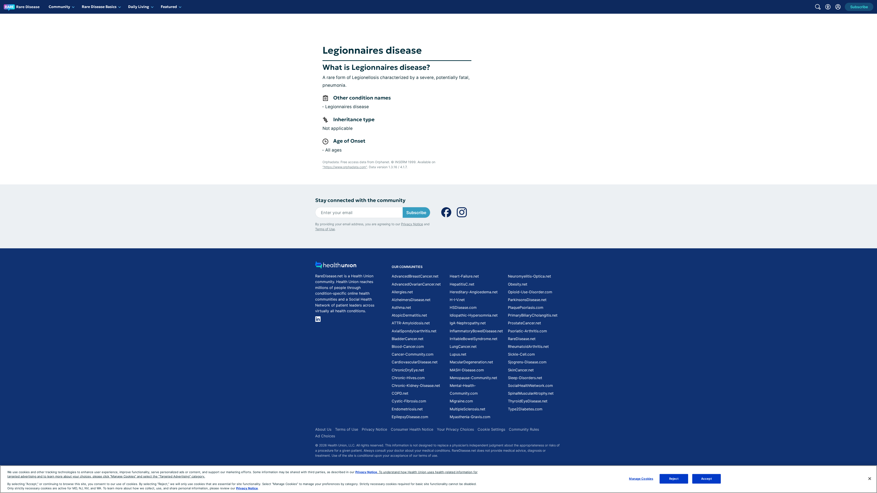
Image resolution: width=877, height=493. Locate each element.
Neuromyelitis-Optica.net (529, 276)
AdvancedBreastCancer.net (415, 276)
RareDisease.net (522, 338)
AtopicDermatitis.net (409, 315)
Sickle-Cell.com (521, 354)
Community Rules (524, 429)
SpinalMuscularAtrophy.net (531, 393)
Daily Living (138, 6)
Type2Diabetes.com (525, 409)
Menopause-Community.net (473, 377)
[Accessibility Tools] (828, 7)
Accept (706, 478)
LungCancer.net (463, 346)
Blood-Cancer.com (408, 346)
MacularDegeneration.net (471, 362)
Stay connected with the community (360, 200)
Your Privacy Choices (455, 429)
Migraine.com (461, 401)
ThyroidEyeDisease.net (527, 401)
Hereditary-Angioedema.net (474, 292)
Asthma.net (401, 307)
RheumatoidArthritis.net (528, 346)
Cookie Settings (491, 429)
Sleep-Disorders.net (525, 377)
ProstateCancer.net (524, 323)
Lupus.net (458, 354)
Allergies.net (402, 292)
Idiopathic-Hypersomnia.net (474, 315)
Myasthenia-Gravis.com (470, 416)
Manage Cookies (641, 478)
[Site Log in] (838, 7)
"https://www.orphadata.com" (344, 167)
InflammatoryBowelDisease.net (476, 331)
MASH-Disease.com (467, 370)
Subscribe (416, 212)
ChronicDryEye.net (408, 370)
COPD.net (400, 393)
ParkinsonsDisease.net (527, 299)
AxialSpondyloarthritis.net (414, 331)
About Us (323, 429)
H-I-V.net (457, 299)
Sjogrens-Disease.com (527, 362)
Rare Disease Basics (99, 6)
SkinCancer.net (521, 370)
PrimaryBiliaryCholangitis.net (532, 315)
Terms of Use (325, 229)
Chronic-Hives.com (408, 377)
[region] (438, 479)
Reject (674, 478)
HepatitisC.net (462, 284)
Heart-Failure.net (464, 276)
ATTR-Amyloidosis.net (411, 323)
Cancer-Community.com (412, 354)
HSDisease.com (463, 307)
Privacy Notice (412, 224)
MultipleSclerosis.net (467, 409)
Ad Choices (325, 436)
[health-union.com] (335, 266)
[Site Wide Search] (818, 7)
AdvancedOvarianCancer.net (416, 284)
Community (59, 6)
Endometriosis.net (407, 409)
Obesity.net (517, 284)
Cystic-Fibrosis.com (409, 401)
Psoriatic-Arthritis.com (527, 331)
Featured (169, 6)
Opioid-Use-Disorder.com (530, 292)
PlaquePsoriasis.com (525, 307)
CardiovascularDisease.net (415, 362)
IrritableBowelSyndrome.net (473, 338)
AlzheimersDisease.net (411, 299)
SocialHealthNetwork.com (530, 385)
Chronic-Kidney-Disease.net (416, 385)
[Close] (870, 479)
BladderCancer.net (407, 338)
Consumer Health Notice (412, 429)
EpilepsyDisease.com (410, 416)
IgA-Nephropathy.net (468, 323)
